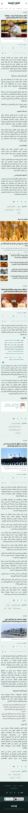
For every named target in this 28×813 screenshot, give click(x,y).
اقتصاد (8, 604)
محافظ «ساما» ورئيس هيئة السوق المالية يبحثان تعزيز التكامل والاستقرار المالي (14, 289)
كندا (5, 607)
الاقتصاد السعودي (15, 422)
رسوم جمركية (16, 607)
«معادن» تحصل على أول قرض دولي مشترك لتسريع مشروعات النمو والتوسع (15, 619)
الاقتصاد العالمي (11, 205)
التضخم (18, 208)
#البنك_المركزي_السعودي (10, 339)
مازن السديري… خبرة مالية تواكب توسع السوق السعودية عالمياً (11, 404)
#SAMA (7, 352)
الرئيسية (25, 7)
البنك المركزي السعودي (14, 425)
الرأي (10, 7)
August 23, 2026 (12, 358)
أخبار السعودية (16, 773)
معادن (9, 773)
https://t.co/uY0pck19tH (14, 350)
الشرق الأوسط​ (19, 7)
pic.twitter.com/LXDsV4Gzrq (16, 352)
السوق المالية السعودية (14, 428)
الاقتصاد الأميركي (16, 604)
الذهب (18, 205)
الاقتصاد (6, 7)
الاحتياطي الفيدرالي (9, 208)
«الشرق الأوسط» (21, 43)
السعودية (18, 432)
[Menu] (26, 2)
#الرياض (21, 350)
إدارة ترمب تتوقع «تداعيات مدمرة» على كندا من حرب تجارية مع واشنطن (15, 444)
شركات (18, 776)
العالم (14, 7)
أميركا (9, 607)
